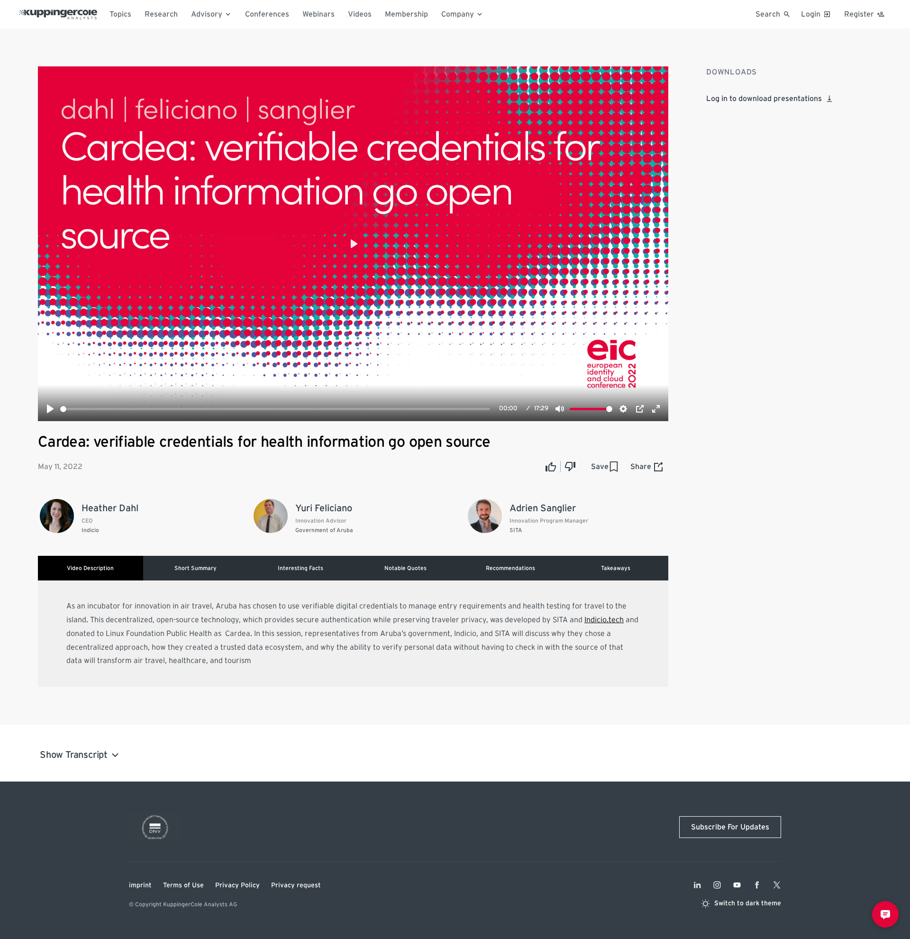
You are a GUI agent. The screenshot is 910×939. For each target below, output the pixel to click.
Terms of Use (183, 885)
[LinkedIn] (697, 885)
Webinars (318, 14)
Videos (360, 14)
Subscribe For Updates (730, 827)
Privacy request (296, 885)
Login (810, 14)
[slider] (275, 409)
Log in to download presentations (764, 98)
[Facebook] (757, 885)
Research (161, 14)
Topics (120, 14)
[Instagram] (717, 885)
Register (859, 14)
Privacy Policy (237, 885)
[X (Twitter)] (777, 885)
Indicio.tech (604, 620)
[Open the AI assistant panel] (885, 914)
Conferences (267, 14)
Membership (406, 14)
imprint (140, 885)
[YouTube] (737, 885)
